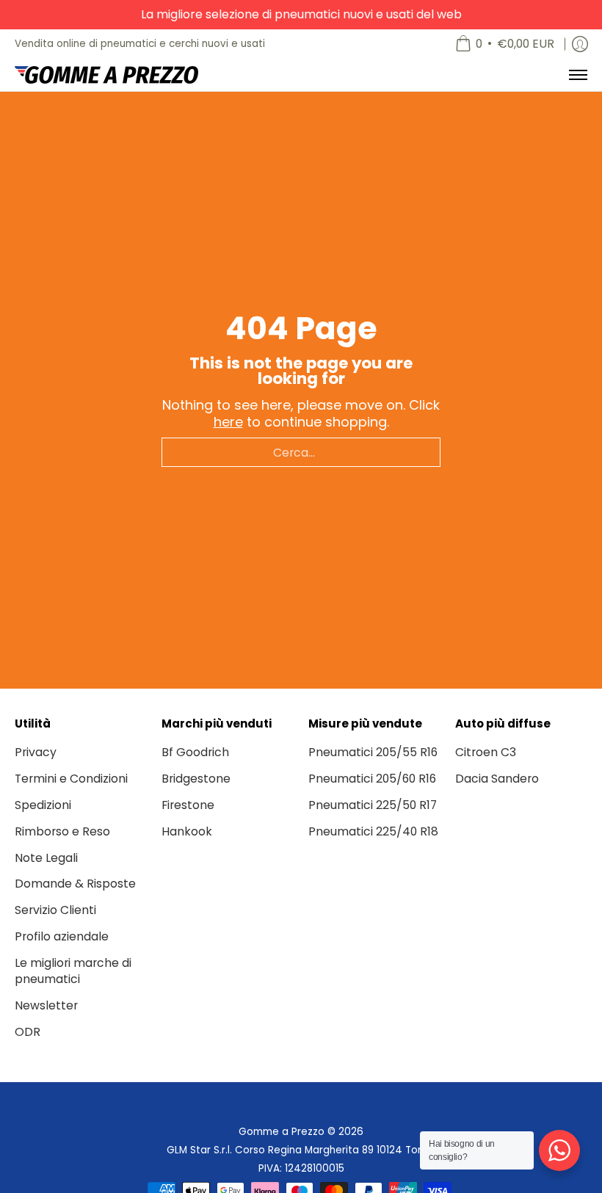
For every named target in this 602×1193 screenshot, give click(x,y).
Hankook (187, 831)
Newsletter (46, 1005)
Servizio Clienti (55, 910)
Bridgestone (196, 778)
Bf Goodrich (195, 752)
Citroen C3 (485, 752)
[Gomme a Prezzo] (106, 75)
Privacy (36, 752)
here (228, 422)
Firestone (188, 805)
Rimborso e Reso (62, 831)
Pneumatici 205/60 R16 (372, 778)
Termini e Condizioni (71, 778)
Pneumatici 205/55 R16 (373, 752)
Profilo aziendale (62, 936)
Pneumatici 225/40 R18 (373, 831)
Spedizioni (43, 805)
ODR (27, 1031)
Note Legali (46, 857)
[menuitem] (504, 44)
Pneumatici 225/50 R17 (372, 805)
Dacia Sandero (497, 778)
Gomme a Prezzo (281, 1132)
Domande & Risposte (75, 883)
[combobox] (301, 452)
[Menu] (577, 75)
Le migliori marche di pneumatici (73, 971)
